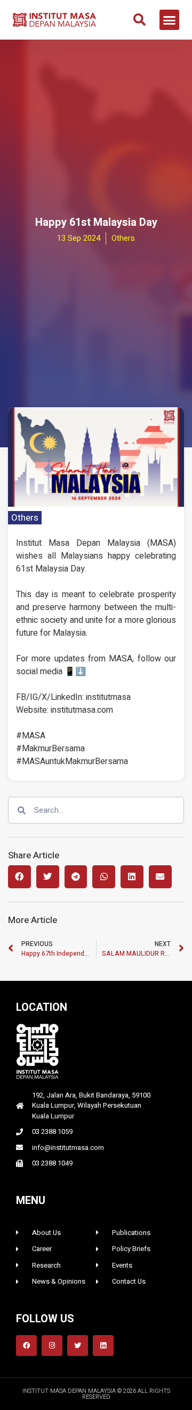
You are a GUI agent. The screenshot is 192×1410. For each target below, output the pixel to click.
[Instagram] (52, 1345)
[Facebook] (26, 1345)
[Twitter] (77, 1345)
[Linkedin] (103, 1345)
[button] (140, 20)
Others (24, 517)
